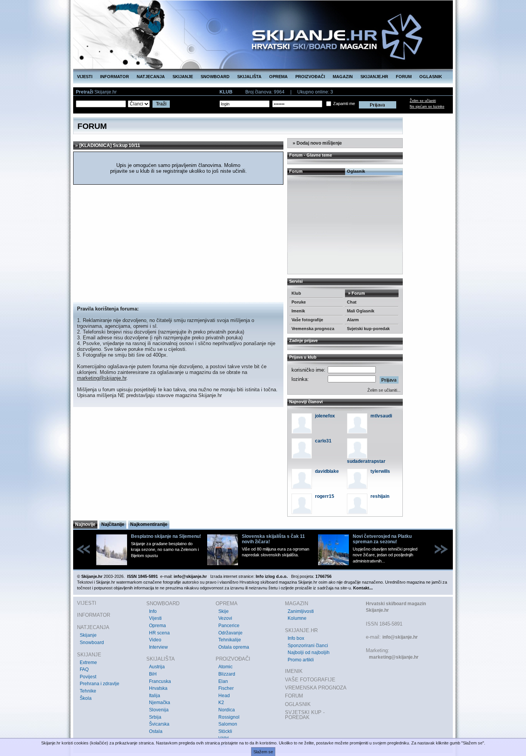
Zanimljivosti (301, 611)
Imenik (298, 311)
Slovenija (159, 710)
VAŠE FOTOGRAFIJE (310, 679)
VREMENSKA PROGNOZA (316, 687)
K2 (221, 702)
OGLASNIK (430, 76)
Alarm (353, 319)
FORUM (404, 76)
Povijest (88, 676)
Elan (223, 681)
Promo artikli (301, 660)
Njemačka (159, 702)
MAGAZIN (343, 76)
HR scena (159, 633)
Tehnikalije (229, 640)
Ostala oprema (233, 647)
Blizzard (226, 674)
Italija (154, 695)
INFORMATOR (114, 76)
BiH (153, 674)
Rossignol (229, 717)
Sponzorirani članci (308, 645)
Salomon (227, 724)
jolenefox (325, 416)
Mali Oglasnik (360, 311)
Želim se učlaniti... (383, 390)
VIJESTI (84, 76)
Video (155, 640)
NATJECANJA (151, 76)
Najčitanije (112, 524)
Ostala (155, 731)
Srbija (155, 717)
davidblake (327, 471)
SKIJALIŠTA (249, 76)
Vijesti (155, 618)
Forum (296, 171)
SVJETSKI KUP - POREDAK (305, 715)
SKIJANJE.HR (374, 76)
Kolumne (297, 618)
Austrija (157, 666)
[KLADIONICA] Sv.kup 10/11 (109, 145)
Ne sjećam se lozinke (427, 106)
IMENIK (294, 671)
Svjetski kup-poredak (368, 328)
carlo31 (323, 441)
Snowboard (92, 642)
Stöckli (225, 731)
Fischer (226, 688)
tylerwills (380, 471)
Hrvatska (158, 688)
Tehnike (88, 691)
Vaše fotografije (307, 319)
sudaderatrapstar (366, 461)
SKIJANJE (183, 76)
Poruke (298, 302)
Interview (158, 647)
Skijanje (88, 635)
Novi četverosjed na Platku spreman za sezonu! (382, 539)
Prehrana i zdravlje (99, 683)
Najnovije (85, 524)
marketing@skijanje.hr (101, 378)
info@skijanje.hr (400, 637)
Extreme (88, 662)
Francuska (160, 681)
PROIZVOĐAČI (310, 76)
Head (224, 695)
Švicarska (159, 724)
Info (153, 611)
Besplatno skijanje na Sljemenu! (166, 536)
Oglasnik (356, 171)
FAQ (84, 669)
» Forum (356, 293)
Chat (352, 302)
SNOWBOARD (215, 76)
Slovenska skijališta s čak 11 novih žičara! (273, 539)
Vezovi (225, 618)
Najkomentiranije (149, 524)
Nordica (226, 710)
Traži (161, 104)
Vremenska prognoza (312, 328)
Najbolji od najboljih (309, 652)
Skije (223, 611)
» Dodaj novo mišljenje (316, 143)
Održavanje (230, 633)
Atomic (225, 666)
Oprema (157, 625)
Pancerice (229, 625)
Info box (296, 638)
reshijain (379, 496)
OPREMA (278, 76)
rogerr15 (324, 496)
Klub (296, 293)
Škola (86, 698)
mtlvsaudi (381, 416)
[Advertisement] (178, 244)
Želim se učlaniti (423, 101)
